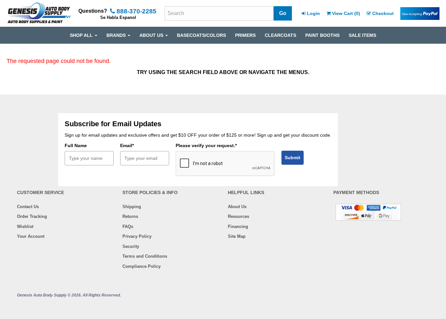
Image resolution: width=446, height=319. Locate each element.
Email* (127, 145)
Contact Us (28, 206)
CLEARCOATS (280, 35)
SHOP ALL (82, 35)
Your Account (30, 236)
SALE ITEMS (362, 35)
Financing (238, 226)
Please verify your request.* (206, 145)
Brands (116, 35)
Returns (130, 216)
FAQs (127, 226)
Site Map (237, 236)
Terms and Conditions (144, 256)
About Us (237, 206)
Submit (292, 157)
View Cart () (346, 13)
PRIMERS (245, 35)
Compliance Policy (141, 266)
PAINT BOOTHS (322, 35)
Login (313, 13)
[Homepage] (39, 13)
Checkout (383, 13)
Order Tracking (32, 216)
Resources (238, 216)
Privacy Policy (136, 236)
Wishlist (25, 226)
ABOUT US (152, 35)
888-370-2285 (135, 11)
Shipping (131, 206)
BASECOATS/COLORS (201, 35)
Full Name (76, 145)
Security (130, 246)
